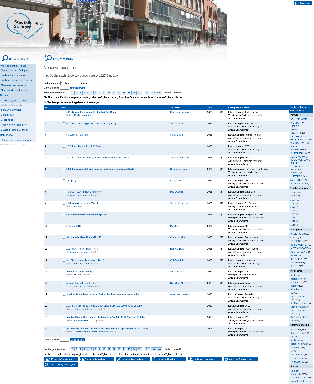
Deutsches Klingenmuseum (16, 139)
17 (139, 92)
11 (109, 92)
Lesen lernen (296, 358)
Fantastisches (297, 362)
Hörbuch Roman (298, 344)
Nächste (156, 92)
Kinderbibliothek (298, 377)
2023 (292, 207)
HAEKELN (295, 266)
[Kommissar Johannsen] (79, 195)
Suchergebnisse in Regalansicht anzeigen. (74, 102)
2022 (292, 203)
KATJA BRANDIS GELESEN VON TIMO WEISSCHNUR (301, 139)
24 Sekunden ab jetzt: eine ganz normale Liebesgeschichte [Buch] (100, 169)
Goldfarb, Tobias (178, 260)
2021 (292, 214)
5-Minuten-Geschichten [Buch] (82, 203)
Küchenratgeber (82, 115)
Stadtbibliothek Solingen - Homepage (15, 132)
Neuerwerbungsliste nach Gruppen (15, 93)
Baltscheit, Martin (178, 283)
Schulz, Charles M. (179, 203)
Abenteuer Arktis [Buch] (79, 271)
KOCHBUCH (296, 241)
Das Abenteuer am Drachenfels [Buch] (85, 260)
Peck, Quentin (177, 192)
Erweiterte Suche (63, 58)
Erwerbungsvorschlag (13, 100)
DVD (292, 336)
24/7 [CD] (71, 180)
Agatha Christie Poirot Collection (91, 331)
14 (124, 92)
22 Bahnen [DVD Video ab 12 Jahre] (84, 146)
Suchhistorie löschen (13, 74)
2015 (292, 225)
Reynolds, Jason (178, 169)
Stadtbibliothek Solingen (15, 70)
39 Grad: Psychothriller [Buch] (81, 192)
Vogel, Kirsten (177, 271)
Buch (292, 275)
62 (147, 92)
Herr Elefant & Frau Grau (79, 286)
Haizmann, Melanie (180, 112)
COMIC (294, 237)
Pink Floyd (175, 226)
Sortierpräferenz (52, 83)
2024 (292, 200)
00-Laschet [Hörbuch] (77, 135)
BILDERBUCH (297, 234)
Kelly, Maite (176, 180)
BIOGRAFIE (296, 262)
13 (119, 92)
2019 (292, 217)
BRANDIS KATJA (298, 119)
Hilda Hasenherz (82, 263)
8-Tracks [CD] (73, 226)
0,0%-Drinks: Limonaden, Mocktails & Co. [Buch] (91, 112)
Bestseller (295, 340)
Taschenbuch (297, 354)
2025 (292, 196)
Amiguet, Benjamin (179, 157)
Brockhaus (7, 119)
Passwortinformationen (14, 124)
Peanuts (78, 206)
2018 (292, 221)
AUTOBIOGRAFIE (299, 248)
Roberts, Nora (177, 249)
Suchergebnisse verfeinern (16, 80)
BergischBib (8, 114)
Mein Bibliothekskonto (13, 65)
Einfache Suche (18, 58)
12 (114, 92)
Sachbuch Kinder (298, 303)
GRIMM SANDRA (299, 153)
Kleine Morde (80, 309)
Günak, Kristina (177, 237)
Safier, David (176, 123)
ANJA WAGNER (298, 183)
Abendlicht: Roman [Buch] (79, 249)
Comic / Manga (297, 307)
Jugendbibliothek (298, 381)
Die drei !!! (79, 274)
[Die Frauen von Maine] (78, 252)
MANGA (294, 255)
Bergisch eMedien (11, 109)
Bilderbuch (295, 289)
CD (292, 293)
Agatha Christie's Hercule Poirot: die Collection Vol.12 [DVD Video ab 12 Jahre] (107, 328)
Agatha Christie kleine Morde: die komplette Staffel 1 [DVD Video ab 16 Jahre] (104, 306)
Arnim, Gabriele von (180, 294)
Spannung (295, 329)
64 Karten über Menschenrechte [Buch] (86, 214)
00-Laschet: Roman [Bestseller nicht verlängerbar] (91, 123)
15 (129, 92)
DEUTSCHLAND (298, 252)
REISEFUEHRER (299, 245)
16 (134, 92)
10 (104, 92)
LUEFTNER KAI (298, 176)
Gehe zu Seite (52, 87)
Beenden (305, 3)
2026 (292, 192)
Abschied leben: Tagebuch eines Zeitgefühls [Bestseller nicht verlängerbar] (103, 294)
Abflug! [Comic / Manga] (78, 283)
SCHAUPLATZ (297, 259)
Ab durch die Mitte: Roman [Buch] (83, 237)
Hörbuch (294, 286)
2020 (292, 210)
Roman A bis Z (297, 333)
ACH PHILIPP (297, 180)
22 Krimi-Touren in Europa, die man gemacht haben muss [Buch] (98, 157)
